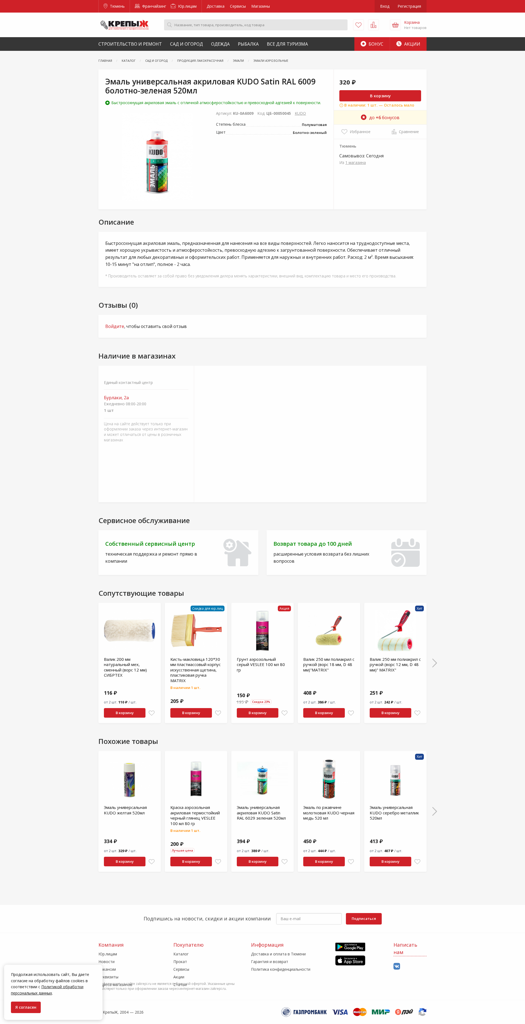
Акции (411, 44)
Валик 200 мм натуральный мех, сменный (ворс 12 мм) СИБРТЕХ (125, 667)
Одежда (220, 44)
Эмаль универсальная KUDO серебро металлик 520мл (394, 813)
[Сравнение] (373, 24)
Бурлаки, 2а (116, 398)
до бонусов (384, 118)
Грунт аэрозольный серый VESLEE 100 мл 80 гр (261, 664)
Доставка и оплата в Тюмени (278, 953)
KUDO (300, 113)
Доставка (215, 6)
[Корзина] (395, 24)
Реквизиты (108, 976)
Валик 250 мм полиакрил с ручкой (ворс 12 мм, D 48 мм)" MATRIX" (395, 664)
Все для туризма (287, 44)
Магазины (260, 6)
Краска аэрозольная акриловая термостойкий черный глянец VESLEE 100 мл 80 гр (195, 815)
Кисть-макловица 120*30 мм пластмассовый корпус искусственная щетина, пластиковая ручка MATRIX (195, 669)
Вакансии (107, 969)
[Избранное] (358, 24)
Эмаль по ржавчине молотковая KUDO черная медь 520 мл (328, 813)
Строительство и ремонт (130, 44)
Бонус (375, 44)
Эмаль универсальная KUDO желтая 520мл (125, 810)
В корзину (380, 95)
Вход (384, 6)
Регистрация (409, 6)
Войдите (114, 326)
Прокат (180, 961)
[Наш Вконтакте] (396, 966)
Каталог (181, 953)
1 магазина (355, 162)
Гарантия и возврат (269, 961)
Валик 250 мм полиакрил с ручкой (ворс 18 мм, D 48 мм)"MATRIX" (328, 664)
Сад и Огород (186, 44)
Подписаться (364, 918)
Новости (106, 961)
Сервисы (238, 6)
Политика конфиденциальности (280, 969)
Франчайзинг (153, 6)
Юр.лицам (187, 6)
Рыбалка (248, 44)
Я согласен (25, 1007)
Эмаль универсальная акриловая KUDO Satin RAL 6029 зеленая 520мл (261, 813)
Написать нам (405, 948)
